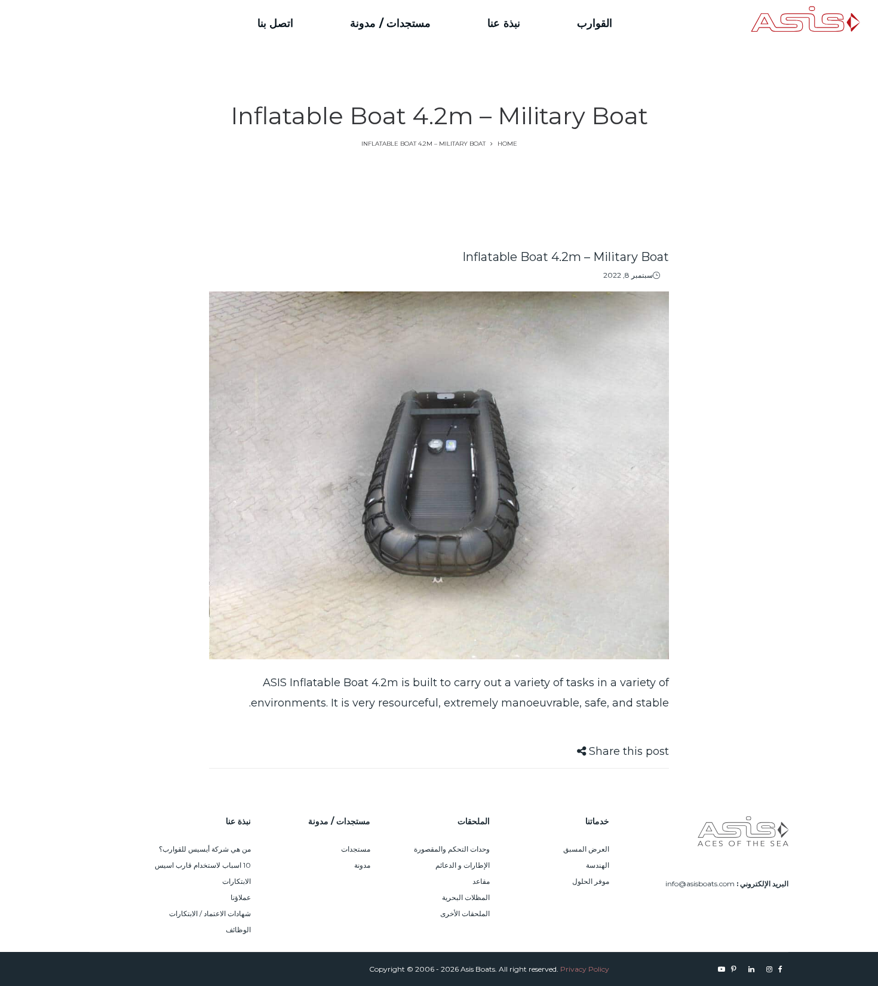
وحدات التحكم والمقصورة (452, 848)
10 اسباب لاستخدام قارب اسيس (203, 865)
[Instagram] (123, 23)
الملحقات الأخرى (465, 913)
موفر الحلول (590, 881)
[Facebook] (137, 23)
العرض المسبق (586, 848)
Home (507, 144)
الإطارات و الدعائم (462, 865)
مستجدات (355, 848)
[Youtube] (67, 23)
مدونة (362, 865)
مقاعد (481, 881)
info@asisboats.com (700, 883)
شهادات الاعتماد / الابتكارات (210, 913)
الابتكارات (236, 881)
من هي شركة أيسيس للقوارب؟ (205, 848)
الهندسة (597, 865)
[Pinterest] (82, 23)
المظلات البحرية (466, 897)
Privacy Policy (584, 969)
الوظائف (238, 929)
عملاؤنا (241, 897)
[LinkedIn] (102, 23)
